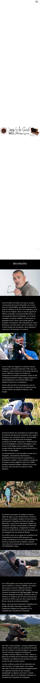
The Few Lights (25, 592)
